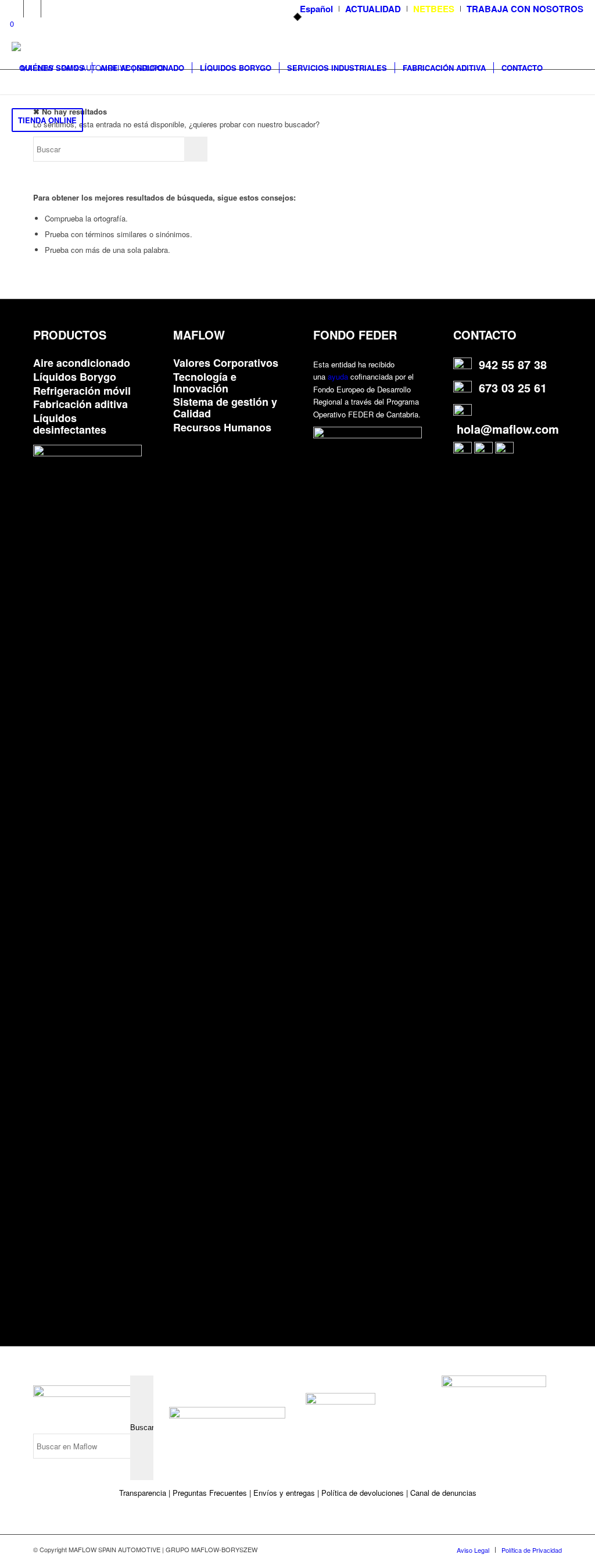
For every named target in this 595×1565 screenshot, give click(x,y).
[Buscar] (102, 120)
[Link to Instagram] (14, 8)
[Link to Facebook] (50, 8)
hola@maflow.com (508, 428)
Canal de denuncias (443, 1492)
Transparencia (144, 1492)
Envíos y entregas (285, 1492)
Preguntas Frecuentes (210, 1492)
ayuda (338, 376)
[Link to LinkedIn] (32, 8)
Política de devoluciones (362, 1492)
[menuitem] (316, 9)
